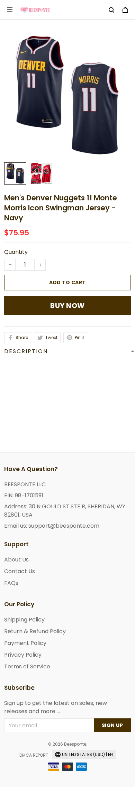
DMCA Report (33, 755)
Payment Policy (25, 643)
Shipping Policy (24, 620)
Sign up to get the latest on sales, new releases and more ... (55, 707)
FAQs (11, 583)
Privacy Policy (23, 655)
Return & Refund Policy (35, 631)
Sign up (112, 725)
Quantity (16, 252)
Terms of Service (27, 666)
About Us (16, 560)
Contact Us (19, 571)
